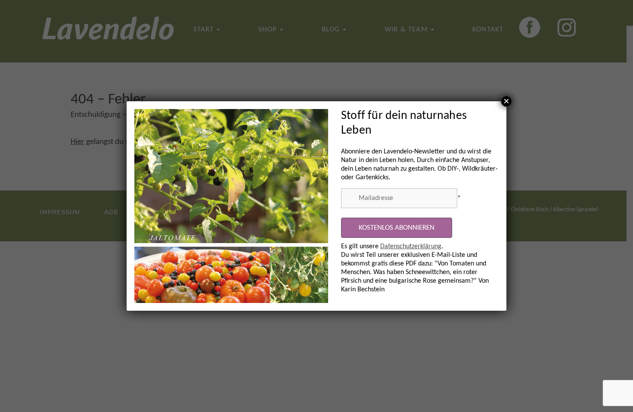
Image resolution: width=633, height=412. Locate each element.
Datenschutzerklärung (410, 246)
